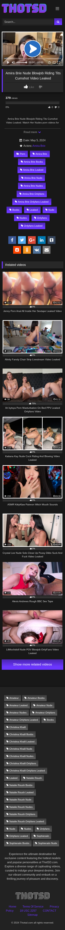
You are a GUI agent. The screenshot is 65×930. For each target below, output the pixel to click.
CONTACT (49, 910)
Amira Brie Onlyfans (33, 193)
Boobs (15, 209)
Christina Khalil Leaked (21, 741)
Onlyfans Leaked (33, 225)
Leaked (34, 209)
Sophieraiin (43, 836)
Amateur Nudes (18, 712)
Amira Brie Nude (33, 177)
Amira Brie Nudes (33, 185)
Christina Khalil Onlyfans (22, 763)
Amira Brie (38, 145)
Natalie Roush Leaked (21, 792)
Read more (31, 132)
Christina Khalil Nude (20, 748)
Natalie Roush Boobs (20, 785)
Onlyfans (42, 217)
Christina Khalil (17, 727)
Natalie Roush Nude (20, 799)
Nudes (23, 217)
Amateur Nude (44, 705)
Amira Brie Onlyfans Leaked (33, 201)
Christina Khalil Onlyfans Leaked (27, 770)
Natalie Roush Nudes (21, 807)
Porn (22, 153)
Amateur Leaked (18, 705)
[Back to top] (54, 919)
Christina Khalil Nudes (21, 756)
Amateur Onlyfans (45, 712)
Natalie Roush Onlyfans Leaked (26, 821)
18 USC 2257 (28, 910)
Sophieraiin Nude (47, 843)
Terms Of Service (33, 906)
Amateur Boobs (36, 698)
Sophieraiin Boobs (19, 843)
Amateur (14, 698)
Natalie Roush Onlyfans (22, 814)
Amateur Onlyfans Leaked (23, 719)
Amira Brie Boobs (33, 161)
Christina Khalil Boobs (21, 734)
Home (12, 906)
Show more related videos (32, 664)
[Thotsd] (27, 9)
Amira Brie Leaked (33, 169)
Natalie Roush (34, 778)
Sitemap (32, 914)
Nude (51, 209)
